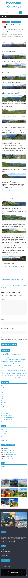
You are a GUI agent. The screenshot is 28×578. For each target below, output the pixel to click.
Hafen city (19, 361)
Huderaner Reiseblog (14, 4)
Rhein (2, 421)
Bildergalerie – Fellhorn (18, 266)
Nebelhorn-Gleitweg (12, 454)
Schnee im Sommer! (12, 450)
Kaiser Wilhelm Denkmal (8, 365)
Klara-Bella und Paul (5, 551)
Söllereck (3, 39)
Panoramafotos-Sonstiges (6, 419)
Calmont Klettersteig (23, 356)
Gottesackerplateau (13, 32)
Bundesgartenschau (15, 356)
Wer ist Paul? (5, 555)
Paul (12, 29)
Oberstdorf (9, 38)
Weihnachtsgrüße (24, 377)
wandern (13, 39)
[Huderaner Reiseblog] (2, 16)
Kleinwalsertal (9, 36)
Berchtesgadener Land (5, 356)
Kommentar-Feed (5, 471)
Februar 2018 (4, 440)
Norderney (22, 370)
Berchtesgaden (19, 354)
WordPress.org (4, 473)
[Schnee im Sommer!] (14, 512)
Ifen (2, 400)
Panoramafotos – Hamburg (7, 415)
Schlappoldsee (21, 38)
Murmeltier (4, 38)
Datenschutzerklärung (5, 566)
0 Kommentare (18, 29)
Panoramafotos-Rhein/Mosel (7, 417)
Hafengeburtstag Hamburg (5, 363)
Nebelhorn (5, 370)
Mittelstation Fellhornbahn (18, 36)
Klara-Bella (17, 365)
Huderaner (24, 363)
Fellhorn (8, 22)
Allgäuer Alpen (11, 31)
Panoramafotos (15, 38)
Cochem (7, 357)
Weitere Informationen (19, 571)
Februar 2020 (4, 431)
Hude (20, 363)
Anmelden (3, 466)
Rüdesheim (6, 375)
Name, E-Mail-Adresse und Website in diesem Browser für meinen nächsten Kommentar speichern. (14, 340)
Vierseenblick (12, 377)
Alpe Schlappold (17, 31)
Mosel (23, 368)
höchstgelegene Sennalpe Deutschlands (9, 34)
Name (2, 319)
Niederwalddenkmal (14, 370)
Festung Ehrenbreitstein (20, 359)
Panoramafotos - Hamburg (22, 373)
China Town (3, 357)
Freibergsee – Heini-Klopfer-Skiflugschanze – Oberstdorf (14, 286)
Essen (7, 359)
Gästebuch (6, 448)
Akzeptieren (14, 572)
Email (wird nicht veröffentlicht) (8, 328)
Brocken (2, 390)
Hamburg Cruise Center (14, 363)
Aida (1, 354)
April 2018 (3, 436)
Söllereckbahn (8, 39)
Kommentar (4, 299)
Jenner (2, 365)
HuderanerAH (14, 526)
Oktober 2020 (4, 429)
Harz (2, 396)
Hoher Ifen (20, 34)
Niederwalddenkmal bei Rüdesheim (12, 279)
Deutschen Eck (3, 359)
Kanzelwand (4, 36)
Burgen (2, 392)
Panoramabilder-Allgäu (15, 22)
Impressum (3, 564)
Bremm (10, 356)
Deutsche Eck (22, 357)
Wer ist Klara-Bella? (6, 553)
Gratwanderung (20, 32)
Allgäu (4, 22)
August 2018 (3, 433)
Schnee (19, 375)
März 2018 (3, 438)
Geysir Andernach (4, 361)
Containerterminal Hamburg (14, 357)
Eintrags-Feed (4, 468)
